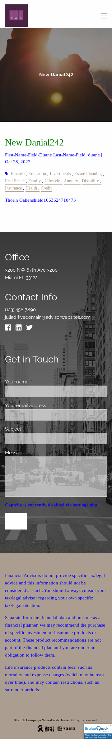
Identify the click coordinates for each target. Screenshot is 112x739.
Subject (35, 429)
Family (34, 181)
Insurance (13, 188)
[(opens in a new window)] (9, 329)
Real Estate (15, 181)
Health (31, 188)
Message (37, 453)
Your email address (48, 405)
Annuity (71, 181)
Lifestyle (52, 181)
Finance (18, 173)
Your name (39, 382)
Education (37, 173)
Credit (46, 188)
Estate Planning (88, 173)
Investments (60, 173)
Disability (90, 181)
